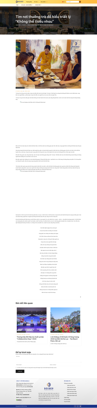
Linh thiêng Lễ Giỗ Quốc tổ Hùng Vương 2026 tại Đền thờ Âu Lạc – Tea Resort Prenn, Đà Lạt (64, 339)
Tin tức (36, 1)
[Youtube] (80, 406)
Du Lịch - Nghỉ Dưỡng (26, 5)
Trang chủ (18, 25)
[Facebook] (80, 297)
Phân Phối (37, 5)
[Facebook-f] (75, 406)
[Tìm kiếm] (80, 2)
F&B (17, 5)
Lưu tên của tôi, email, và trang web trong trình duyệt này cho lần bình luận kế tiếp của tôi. (37, 367)
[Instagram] (78, 406)
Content (28, 334)
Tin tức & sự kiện (20, 87)
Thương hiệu (29, 1)
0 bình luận (27, 91)
